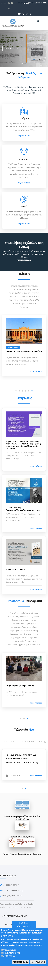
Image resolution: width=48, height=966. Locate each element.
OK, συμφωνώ (38, 962)
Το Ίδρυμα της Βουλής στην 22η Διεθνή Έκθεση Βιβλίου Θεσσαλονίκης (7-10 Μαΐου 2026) (22, 758)
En (2, 3)
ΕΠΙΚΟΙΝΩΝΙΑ (20, 3)
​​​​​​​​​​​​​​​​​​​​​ (22, 826)
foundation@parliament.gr (12, 890)
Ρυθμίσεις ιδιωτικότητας (24, 924)
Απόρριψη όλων (20, 962)
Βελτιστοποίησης (11, 952)
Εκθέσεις (24, 274)
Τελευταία (24, 729)
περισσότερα (24, 135)
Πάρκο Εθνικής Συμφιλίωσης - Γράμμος (22, 853)
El (5, 3)
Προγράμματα (24, 601)
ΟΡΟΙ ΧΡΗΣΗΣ (9, 924)
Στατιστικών (9, 955)
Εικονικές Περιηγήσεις (22, 836)
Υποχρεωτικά (9, 950)
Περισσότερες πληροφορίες (29, 945)
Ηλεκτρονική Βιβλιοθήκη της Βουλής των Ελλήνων (22, 818)
